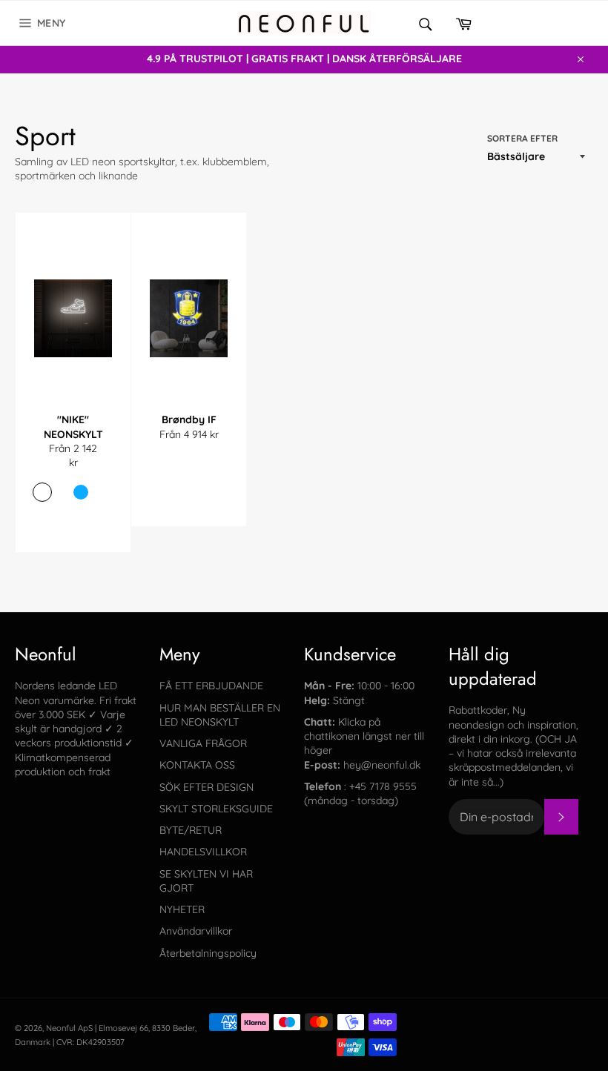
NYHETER (182, 909)
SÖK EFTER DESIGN (206, 787)
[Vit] (61, 492)
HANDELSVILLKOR (203, 851)
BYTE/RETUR (190, 830)
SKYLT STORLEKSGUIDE (216, 808)
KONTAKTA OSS (197, 765)
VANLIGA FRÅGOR (203, 743)
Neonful (61, 1028)
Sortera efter (522, 138)
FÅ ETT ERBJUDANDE (211, 685)
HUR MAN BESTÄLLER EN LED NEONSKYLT (219, 715)
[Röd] (100, 492)
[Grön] (83, 516)
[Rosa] (63, 516)
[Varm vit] (42, 492)
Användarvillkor (195, 931)
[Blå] (80, 492)
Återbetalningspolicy (208, 953)
